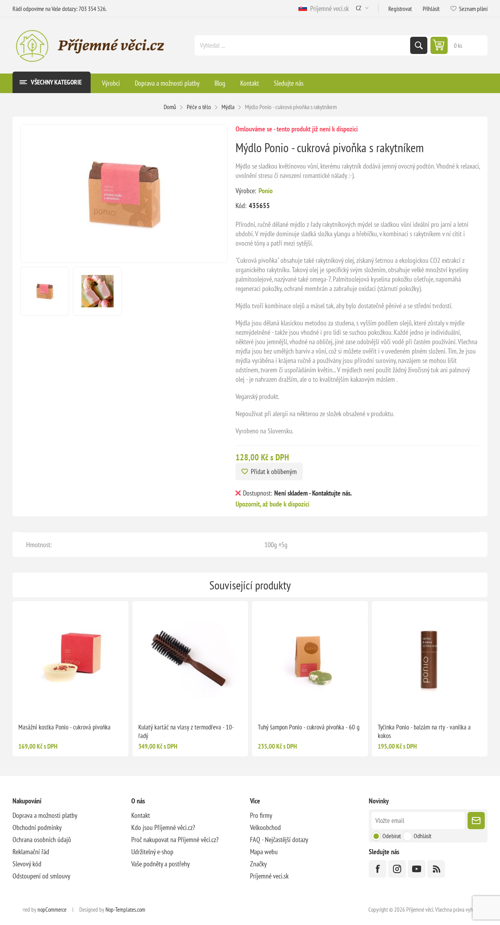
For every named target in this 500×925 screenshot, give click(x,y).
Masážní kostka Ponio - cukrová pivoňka (64, 727)
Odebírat (391, 836)
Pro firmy (261, 815)
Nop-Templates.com (125, 909)
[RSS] (436, 869)
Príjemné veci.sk (328, 8)
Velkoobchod (265, 827)
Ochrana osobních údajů (41, 839)
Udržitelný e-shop (152, 851)
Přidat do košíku (206, 704)
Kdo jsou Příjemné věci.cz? (163, 827)
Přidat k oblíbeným (274, 471)
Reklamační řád (30, 851)
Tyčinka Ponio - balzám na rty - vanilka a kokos (424, 731)
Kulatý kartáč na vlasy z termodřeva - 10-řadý (186, 731)
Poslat (476, 820)
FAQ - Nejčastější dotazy (279, 839)
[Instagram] (397, 869)
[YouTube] (416, 869)
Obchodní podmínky (37, 827)
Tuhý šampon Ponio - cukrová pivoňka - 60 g (308, 727)
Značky (258, 863)
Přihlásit (431, 9)
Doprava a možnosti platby (44, 815)
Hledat (418, 45)
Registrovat (400, 9)
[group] (70, 659)
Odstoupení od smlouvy (41, 875)
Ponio (266, 190)
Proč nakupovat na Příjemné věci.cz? (174, 839)
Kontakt (140, 815)
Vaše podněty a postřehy (160, 863)
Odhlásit (422, 836)
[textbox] (303, 45)
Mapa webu (264, 851)
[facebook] (377, 869)
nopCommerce (52, 909)
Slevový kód (26, 863)
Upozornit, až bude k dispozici (272, 503)
